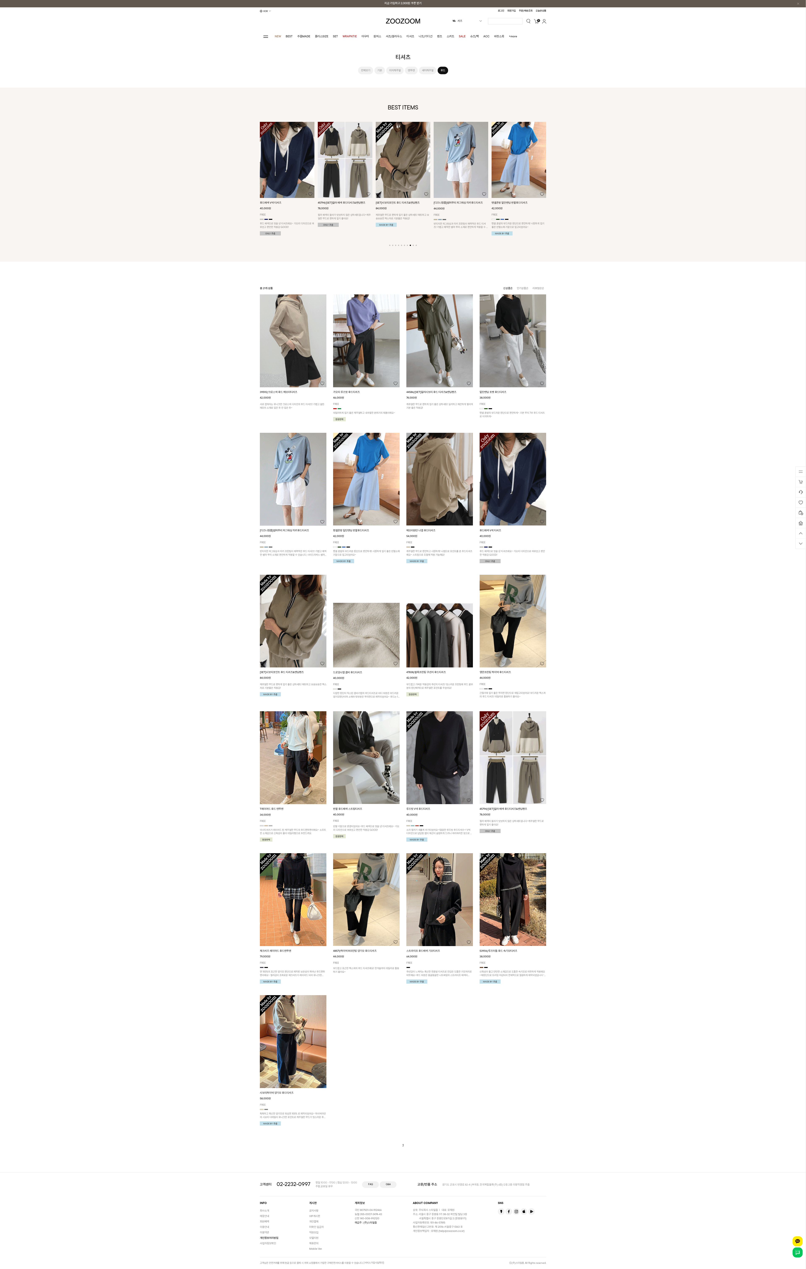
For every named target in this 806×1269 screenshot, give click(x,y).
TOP (801, 533)
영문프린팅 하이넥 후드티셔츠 (495, 672)
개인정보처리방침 (269, 1238)
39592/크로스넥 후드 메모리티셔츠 (278, 392)
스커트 (450, 36)
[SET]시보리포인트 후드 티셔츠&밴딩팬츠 (282, 203)
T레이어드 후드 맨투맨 (271, 809)
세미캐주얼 (427, 70)
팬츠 (439, 36)
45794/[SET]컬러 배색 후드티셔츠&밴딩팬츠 (503, 809)
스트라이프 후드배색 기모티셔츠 (423, 951)
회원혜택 (264, 1221)
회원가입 (511, 11)
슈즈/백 (474, 36)
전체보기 (365, 70)
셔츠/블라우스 (394, 36)
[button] (389, 245)
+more (513, 36)
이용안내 (264, 1227)
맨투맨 (411, 70)
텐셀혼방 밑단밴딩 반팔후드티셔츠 (394, 203)
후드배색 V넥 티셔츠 (490, 530)
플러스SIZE (321, 36)
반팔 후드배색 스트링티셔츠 (347, 809)
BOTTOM (801, 543)
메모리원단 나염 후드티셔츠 (448, 203)
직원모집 (313, 1232)
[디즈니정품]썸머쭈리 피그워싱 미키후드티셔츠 (342, 203)
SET (335, 36)
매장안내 (264, 1216)
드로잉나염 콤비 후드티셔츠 (347, 672)
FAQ (370, 1184)
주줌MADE (303, 36)
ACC (486, 36)
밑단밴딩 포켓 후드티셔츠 (505, 203)
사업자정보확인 (268, 1243)
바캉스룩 (499, 36)
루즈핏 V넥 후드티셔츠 (418, 809)
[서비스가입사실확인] (374, 1263)
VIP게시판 (314, 1216)
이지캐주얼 (395, 70)
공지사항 (313, 1210)
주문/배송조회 (526, 11)
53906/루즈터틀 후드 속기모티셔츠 (498, 951)
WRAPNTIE (350, 36)
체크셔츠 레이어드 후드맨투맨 (275, 951)
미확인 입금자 (316, 1227)
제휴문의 (313, 1243)
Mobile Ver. (315, 1249)
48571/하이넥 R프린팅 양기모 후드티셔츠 (355, 951)
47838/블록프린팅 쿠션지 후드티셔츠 (426, 672)
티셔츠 (410, 36)
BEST (289, 36)
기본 (379, 70)
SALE (462, 36)
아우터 (365, 36)
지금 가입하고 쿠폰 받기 (403, 3)
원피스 (377, 36)
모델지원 (313, 1238)
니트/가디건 (425, 36)
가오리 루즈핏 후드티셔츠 (346, 392)
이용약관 (264, 1232)
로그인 (501, 11)
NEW (278, 36)
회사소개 (264, 1210)
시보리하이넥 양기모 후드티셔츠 (276, 1093)
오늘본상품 (541, 11)
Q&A (388, 1184)
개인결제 (313, 1221)
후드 (443, 70)
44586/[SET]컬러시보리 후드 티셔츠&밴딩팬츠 (431, 392)
